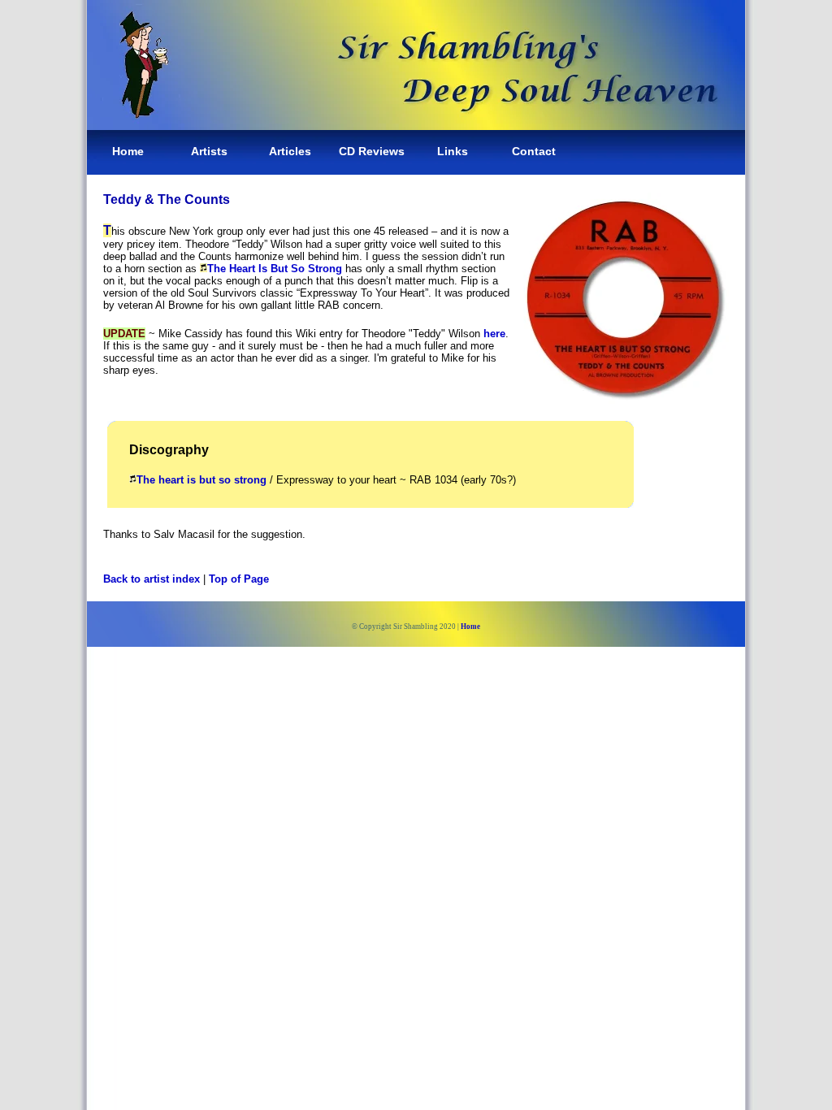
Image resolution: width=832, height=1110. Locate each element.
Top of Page (239, 579)
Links (452, 151)
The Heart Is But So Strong (274, 268)
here (494, 333)
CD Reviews (372, 151)
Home (128, 151)
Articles (290, 151)
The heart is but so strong (201, 480)
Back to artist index (151, 579)
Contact (534, 151)
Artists (209, 151)
